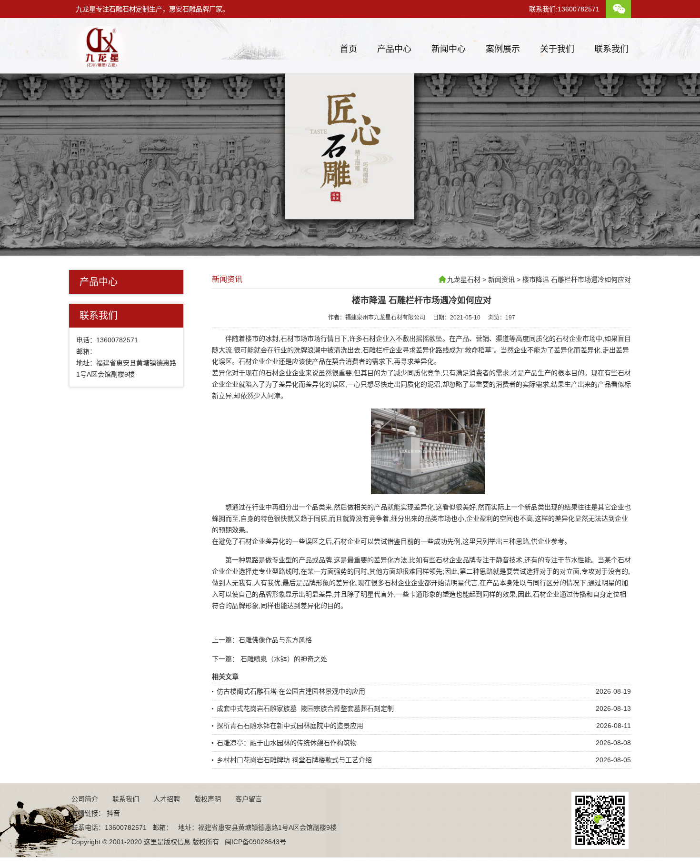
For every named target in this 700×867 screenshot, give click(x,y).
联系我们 (611, 49)
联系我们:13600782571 (564, 9)
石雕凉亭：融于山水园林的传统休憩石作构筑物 (287, 743)
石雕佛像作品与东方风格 (275, 640)
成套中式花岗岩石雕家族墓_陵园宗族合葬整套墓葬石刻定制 (305, 708)
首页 (348, 49)
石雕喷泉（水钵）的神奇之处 (283, 659)
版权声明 (207, 799)
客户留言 (248, 799)
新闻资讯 (227, 279)
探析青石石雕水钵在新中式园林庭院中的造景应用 (290, 725)
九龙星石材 (463, 279)
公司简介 (84, 799)
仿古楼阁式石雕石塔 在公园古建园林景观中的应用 (291, 691)
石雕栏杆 (375, 350)
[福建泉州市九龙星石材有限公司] (101, 65)
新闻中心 (448, 49)
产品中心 (394, 49)
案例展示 (503, 49)
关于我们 (557, 49)
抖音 (113, 813)
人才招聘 (166, 799)
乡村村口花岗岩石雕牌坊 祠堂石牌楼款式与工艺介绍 (294, 760)
